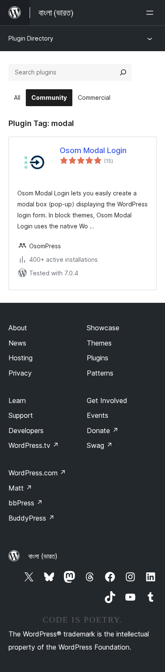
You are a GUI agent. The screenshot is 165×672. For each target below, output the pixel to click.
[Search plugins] (123, 72)
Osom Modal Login (93, 150)
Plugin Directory (30, 38)
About (17, 328)
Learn (17, 400)
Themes (99, 343)
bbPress (25, 503)
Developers (26, 430)
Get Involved (107, 400)
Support (20, 415)
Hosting (20, 358)
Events (97, 415)
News (17, 343)
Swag (100, 445)
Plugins (97, 358)
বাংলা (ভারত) (43, 556)
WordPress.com (37, 473)
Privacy (20, 373)
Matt (20, 488)
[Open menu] (151, 12)
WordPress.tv (33, 445)
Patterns (100, 373)
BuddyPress (31, 518)
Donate (102, 430)
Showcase (103, 328)
